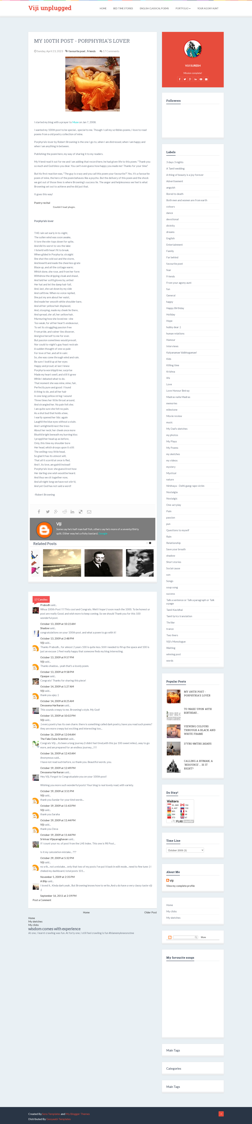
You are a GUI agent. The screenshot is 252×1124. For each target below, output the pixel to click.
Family (170, 250)
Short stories (173, 561)
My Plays (171, 441)
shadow (170, 555)
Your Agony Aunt (208, 8)
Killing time (172, 365)
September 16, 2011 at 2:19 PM (58, 895)
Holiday (170, 314)
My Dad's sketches (177, 428)
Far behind (172, 257)
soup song (172, 587)
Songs (169, 580)
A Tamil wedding (175, 168)
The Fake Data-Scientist (54, 738)
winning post (173, 654)
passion (170, 517)
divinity (170, 225)
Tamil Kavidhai (174, 609)
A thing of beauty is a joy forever (185, 174)
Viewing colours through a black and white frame (199, 730)
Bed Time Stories (123, 8)
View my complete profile (180, 885)
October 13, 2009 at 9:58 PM (57, 671)
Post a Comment (42, 900)
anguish (170, 187)
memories (171, 403)
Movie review (174, 415)
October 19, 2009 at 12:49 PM (57, 767)
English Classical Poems (154, 8)
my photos (172, 435)
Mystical (171, 473)
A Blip (43, 881)
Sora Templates (51, 1113)
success (170, 593)
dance (169, 212)
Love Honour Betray (178, 390)
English (170, 238)
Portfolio (182, 8)
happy (169, 301)
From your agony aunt (178, 282)
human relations (175, 333)
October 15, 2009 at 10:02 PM (57, 715)
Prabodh (45, 605)
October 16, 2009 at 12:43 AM (57, 753)
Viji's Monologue (176, 641)
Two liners (172, 635)
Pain (168, 511)
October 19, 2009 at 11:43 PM (57, 805)
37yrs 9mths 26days (198, 743)
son (168, 574)
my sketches (173, 454)
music (169, 422)
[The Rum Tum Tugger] (95, 563)
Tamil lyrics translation (179, 616)
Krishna (170, 371)
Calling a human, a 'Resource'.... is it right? (198, 764)
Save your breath (176, 549)
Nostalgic (171, 498)
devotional (172, 219)
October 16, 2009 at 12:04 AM (57, 734)
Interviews (172, 346)
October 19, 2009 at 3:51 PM (57, 791)
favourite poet (77, 51)
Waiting (170, 647)
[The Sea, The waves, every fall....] (53, 563)
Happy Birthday (175, 308)
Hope (169, 320)
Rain (168, 536)
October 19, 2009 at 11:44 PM (57, 820)
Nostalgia (172, 492)
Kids (168, 358)
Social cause (173, 568)
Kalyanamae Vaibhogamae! (181, 352)
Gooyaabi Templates (58, 1119)
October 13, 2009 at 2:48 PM (57, 638)
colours (170, 206)
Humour (170, 339)
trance (170, 628)
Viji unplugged (49, 8)
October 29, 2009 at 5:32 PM (57, 858)
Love (169, 384)
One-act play (173, 504)
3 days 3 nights (174, 162)
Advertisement (174, 181)
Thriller (170, 622)
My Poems (172, 447)
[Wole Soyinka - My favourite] (136, 563)
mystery (171, 466)
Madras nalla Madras (178, 396)
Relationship (173, 542)
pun (168, 523)
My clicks (33, 924)
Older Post (150, 912)
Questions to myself (177, 530)
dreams (170, 231)
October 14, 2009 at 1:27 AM (57, 686)
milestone (171, 409)
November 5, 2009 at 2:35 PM (57, 876)
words (169, 660)
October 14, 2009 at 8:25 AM (57, 701)
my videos (172, 460)
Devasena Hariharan (52, 705)
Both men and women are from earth (186, 200)
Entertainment (174, 244)
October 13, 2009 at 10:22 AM (57, 623)
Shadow (44, 628)
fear (168, 270)
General (170, 295)
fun (168, 289)
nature (170, 479)
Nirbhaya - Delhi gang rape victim (185, 485)
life (168, 377)
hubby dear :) (173, 327)
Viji (42, 642)
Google (103, 533)
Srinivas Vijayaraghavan (54, 839)
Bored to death (174, 193)
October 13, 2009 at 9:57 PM (57, 657)
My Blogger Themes (78, 1113)
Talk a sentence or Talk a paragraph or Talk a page (190, 601)
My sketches (35, 921)
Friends (91, 51)
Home (103, 8)
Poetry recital (42, 202)
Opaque (44, 676)
